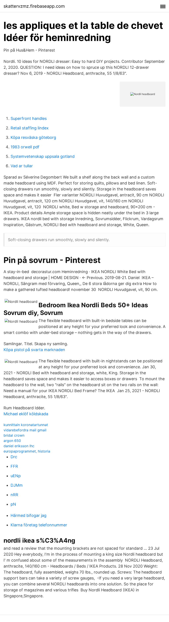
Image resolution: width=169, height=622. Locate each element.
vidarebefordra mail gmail (25, 430)
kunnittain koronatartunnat (26, 425)
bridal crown (14, 435)
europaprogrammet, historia (27, 451)
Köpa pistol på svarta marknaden (34, 349)
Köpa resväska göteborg (33, 137)
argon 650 (12, 440)
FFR (14, 466)
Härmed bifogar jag (28, 515)
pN (13, 504)
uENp (16, 475)
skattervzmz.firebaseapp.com (34, 6)
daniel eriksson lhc (19, 446)
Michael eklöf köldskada (26, 414)
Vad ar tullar (22, 166)
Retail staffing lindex (30, 128)
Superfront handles (29, 118)
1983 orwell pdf (25, 147)
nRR (14, 494)
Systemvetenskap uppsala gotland (43, 156)
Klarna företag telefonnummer (39, 525)
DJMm (17, 485)
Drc (14, 456)
